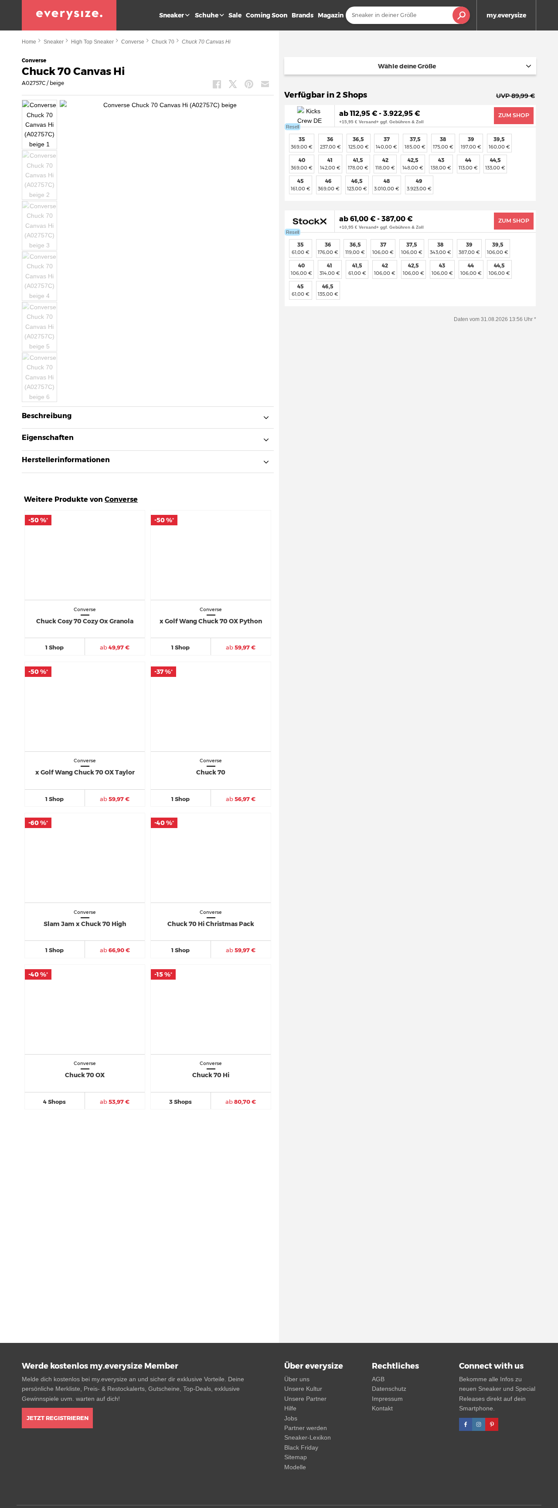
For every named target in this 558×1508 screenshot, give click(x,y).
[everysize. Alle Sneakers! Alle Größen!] (69, 15)
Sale (235, 15)
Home (29, 42)
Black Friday (301, 1447)
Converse (132, 42)
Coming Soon (266, 15)
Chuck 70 (163, 42)
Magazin (331, 15)
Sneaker (171, 15)
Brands (302, 15)
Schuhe (206, 15)
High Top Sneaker (92, 42)
